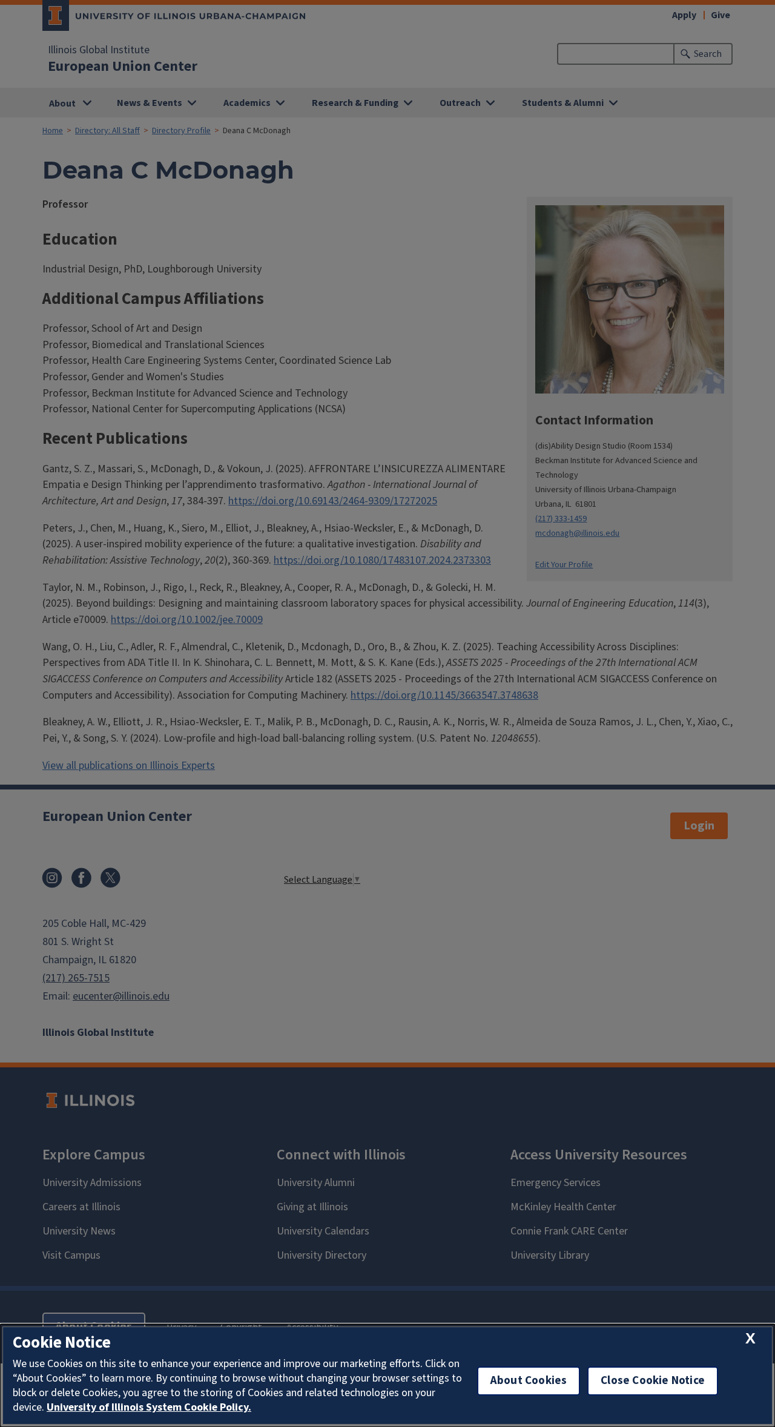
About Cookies (528, 1381)
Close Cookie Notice (653, 1381)
